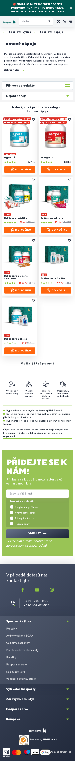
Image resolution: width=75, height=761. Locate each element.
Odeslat (34, 533)
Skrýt (71, 8)
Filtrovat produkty (20, 85)
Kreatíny (11, 657)
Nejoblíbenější (16, 96)
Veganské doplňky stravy (21, 678)
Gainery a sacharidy (18, 642)
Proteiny (11, 628)
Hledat (49, 21)
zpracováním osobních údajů (26, 545)
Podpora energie (16, 664)
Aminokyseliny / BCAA (19, 635)
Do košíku (23, 169)
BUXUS (46, 739)
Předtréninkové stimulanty (22, 650)
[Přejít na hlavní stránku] (9, 22)
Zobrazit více (12, 70)
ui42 (54, 739)
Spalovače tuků (15, 671)
